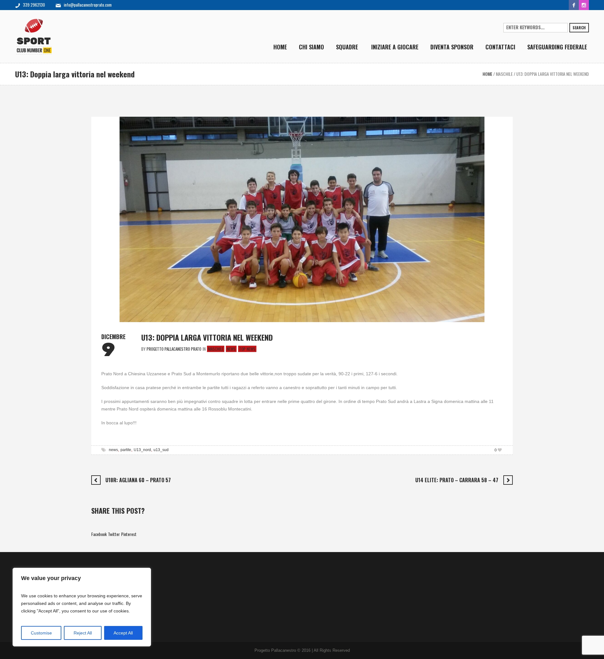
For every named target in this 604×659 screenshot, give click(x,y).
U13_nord (142, 450)
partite (125, 450)
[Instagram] (584, 5)
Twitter (114, 534)
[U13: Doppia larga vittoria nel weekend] (302, 218)
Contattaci (106, 583)
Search (579, 27)
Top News (247, 349)
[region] (82, 607)
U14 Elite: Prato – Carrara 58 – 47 (456, 480)
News (231, 349)
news (113, 450)
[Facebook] (574, 5)
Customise (41, 632)
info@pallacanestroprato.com (88, 5)
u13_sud (161, 450)
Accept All (123, 632)
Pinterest (129, 534)
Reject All (83, 632)
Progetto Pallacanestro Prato (122, 570)
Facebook (99, 534)
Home (487, 73)
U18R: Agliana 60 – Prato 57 (138, 480)
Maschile (504, 73)
